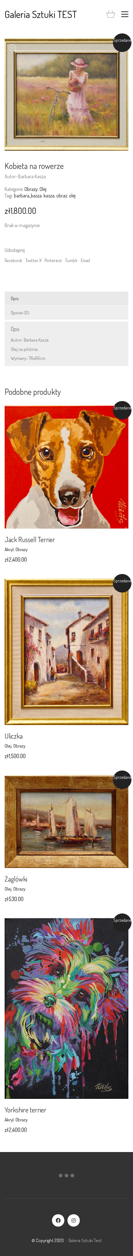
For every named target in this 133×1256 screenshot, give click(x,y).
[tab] (66, 298)
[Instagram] (73, 1220)
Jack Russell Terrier (30, 539)
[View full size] (12, 48)
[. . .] (66, 1176)
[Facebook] (58, 1220)
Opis (15, 298)
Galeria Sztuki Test (85, 1240)
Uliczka (14, 736)
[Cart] (110, 14)
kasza (49, 195)
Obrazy (31, 189)
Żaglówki (16, 879)
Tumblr (71, 260)
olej (72, 195)
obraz (61, 195)
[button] (124, 14)
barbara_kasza (28, 195)
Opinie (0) (20, 313)
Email (85, 260)
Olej (43, 189)
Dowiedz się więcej (22, 549)
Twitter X (33, 260)
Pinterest (53, 260)
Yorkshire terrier (25, 1109)
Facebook (13, 260)
